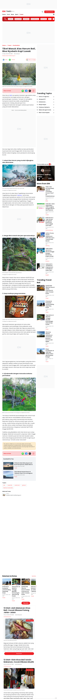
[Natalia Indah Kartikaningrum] (4, 494)
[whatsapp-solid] (23, 91)
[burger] (54, 14)
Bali (11, 95)
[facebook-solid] (26, 91)
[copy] (33, 91)
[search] (42, 12)
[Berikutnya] (36, 586)
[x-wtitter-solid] (30, 91)
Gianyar (19, 195)
